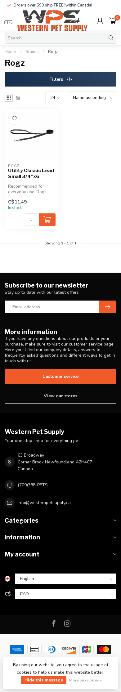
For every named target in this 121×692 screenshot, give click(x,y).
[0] (113, 20)
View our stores (60, 396)
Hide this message (44, 680)
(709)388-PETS (33, 485)
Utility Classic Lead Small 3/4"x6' (31, 173)
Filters (56, 79)
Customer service (60, 376)
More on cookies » (85, 680)
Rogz (53, 52)
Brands (32, 52)
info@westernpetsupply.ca (44, 503)
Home (10, 52)
